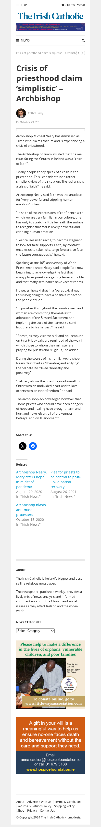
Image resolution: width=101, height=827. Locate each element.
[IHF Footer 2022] (50, 784)
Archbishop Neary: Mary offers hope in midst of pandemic (31, 479)
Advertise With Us (39, 802)
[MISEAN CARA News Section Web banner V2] (50, 30)
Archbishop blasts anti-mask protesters (31, 509)
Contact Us (47, 810)
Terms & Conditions (67, 802)
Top (23, 5)
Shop (20, 810)
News (25, 40)
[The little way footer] (50, 707)
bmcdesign (74, 817)
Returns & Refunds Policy (34, 806)
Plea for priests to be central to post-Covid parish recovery (65, 479)
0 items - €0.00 (75, 5)
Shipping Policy (64, 806)
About (20, 802)
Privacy (32, 810)
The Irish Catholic (52, 817)
